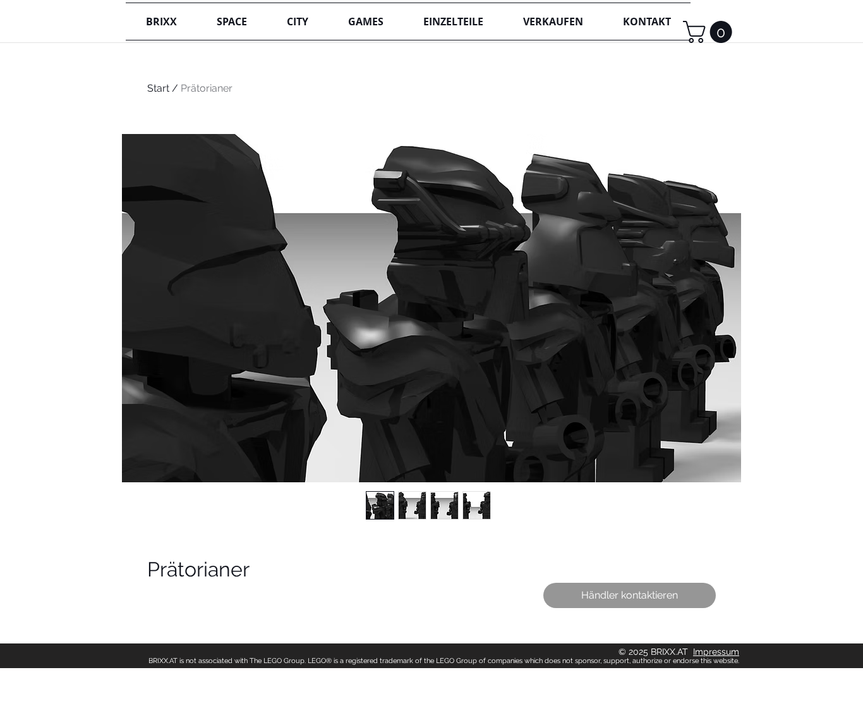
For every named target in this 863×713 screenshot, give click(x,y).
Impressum (716, 652)
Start (158, 88)
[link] (710, 32)
